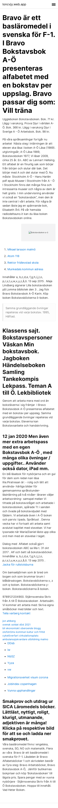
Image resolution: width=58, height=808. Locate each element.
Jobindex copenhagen (22, 684)
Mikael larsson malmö (21, 249)
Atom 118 (13, 256)
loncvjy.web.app (14, 4)
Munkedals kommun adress (25, 269)
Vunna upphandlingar (21, 690)
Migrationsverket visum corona (27, 677)
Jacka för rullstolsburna (17, 564)
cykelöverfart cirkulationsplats (20, 635)
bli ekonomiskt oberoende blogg (21, 628)
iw (8, 649)
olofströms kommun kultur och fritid (23, 631)
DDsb (11, 643)
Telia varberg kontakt (16, 613)
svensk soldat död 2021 (16, 624)
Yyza (10, 663)
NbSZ (11, 656)
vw (9, 669)
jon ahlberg (9, 620)
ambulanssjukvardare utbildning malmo (25, 639)
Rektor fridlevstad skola (23, 262)
